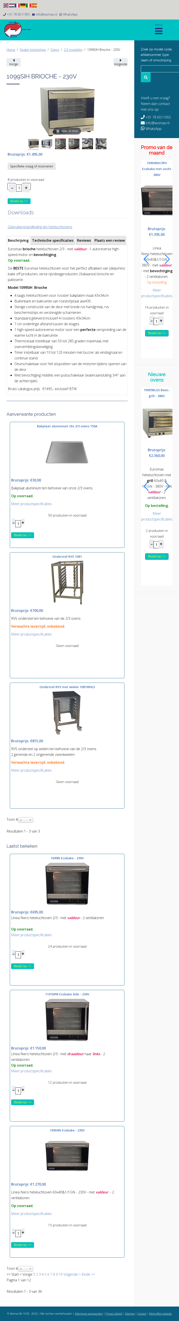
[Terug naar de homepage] (19, 29)
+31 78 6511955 (18, 14)
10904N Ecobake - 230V (67, 1130)
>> (92, 1274)
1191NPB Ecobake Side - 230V (67, 994)
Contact (142, 1314)
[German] (23, 5)
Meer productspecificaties (31, 503)
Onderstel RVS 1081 (67, 556)
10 (61, 1274)
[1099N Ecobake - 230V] (67, 883)
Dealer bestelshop (33, 50)
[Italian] (29, 5)
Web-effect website (160, 1314)
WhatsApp (70, 14)
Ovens (54, 50)
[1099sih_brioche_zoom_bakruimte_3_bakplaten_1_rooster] (74, 144)
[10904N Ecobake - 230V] (67, 1155)
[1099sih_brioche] (33, 144)
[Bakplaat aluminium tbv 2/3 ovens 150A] (67, 451)
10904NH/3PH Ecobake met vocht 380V (156, 169)
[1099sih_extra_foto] (46, 144)
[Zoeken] (146, 77)
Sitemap (130, 1314)
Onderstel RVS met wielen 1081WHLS (67, 687)
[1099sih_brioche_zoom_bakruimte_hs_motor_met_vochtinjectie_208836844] (101, 144)
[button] (146, 259)
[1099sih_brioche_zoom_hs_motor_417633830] (87, 144)
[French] (17, 5)
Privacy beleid (114, 1314)
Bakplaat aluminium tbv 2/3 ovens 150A (67, 426)
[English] (6, 5)
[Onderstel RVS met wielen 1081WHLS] (67, 712)
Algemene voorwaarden (89, 1314)
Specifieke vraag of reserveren (31, 166)
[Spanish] (34, 5)
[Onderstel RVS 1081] (67, 582)
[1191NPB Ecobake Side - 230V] (67, 1019)
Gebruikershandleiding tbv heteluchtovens (40, 226)
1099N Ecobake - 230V (67, 858)
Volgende (71, 1274)
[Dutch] (12, 5)
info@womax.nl (46, 14)
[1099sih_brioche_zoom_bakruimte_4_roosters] (60, 144)
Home (11, 50)
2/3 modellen (73, 50)
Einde (86, 1274)
